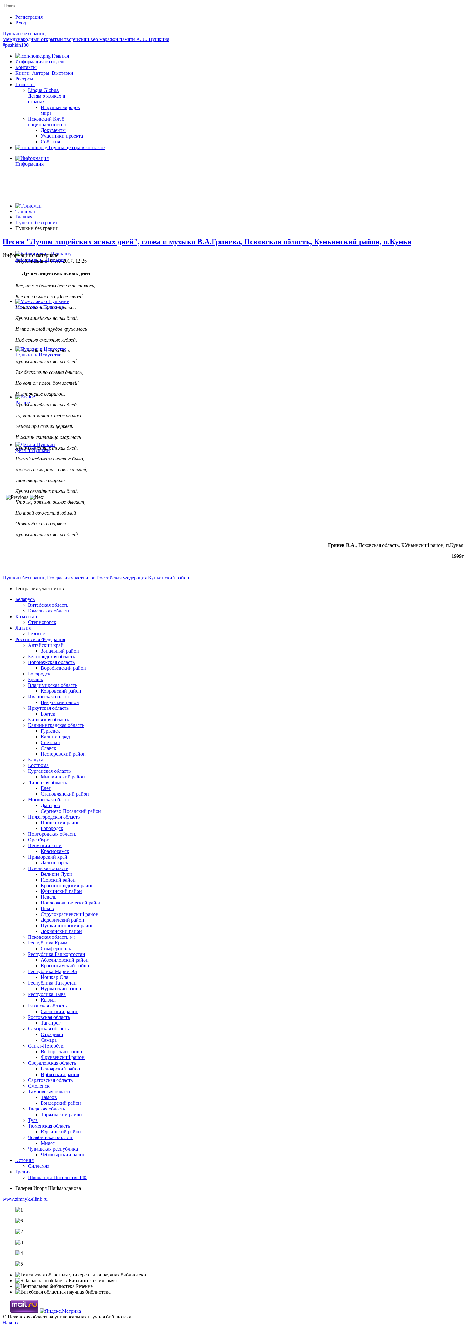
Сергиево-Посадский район (71, 811)
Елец (46, 788)
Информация (29, 164)
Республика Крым (47, 942)
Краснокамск (55, 851)
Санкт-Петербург (46, 1045)
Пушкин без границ (86, 39)
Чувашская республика (53, 1149)
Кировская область (48, 719)
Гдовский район (58, 879)
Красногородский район (67, 885)
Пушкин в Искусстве (38, 354)
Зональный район (60, 651)
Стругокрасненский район (69, 914)
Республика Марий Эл (52, 971)
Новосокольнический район (71, 902)
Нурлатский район (61, 988)
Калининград (55, 736)
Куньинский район (168, 577)
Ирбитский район (60, 1074)
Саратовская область (50, 1080)
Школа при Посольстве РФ (57, 1177)
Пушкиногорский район (67, 925)
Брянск (35, 679)
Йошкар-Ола (54, 977)
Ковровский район (61, 691)
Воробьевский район (63, 668)
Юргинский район (61, 1131)
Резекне (36, 633)
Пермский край (45, 845)
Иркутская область (48, 708)
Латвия (23, 628)
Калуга (35, 759)
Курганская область (49, 771)
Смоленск (39, 1086)
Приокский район (60, 822)
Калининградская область (56, 725)
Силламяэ (38, 1166)
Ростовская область (49, 1017)
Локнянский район (61, 931)
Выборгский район (61, 1051)
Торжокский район (61, 1114)
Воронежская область (51, 662)
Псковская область (48, 868)
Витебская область (48, 605)
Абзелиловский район (65, 960)
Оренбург (38, 839)
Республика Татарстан (52, 983)
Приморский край (47, 857)
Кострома (38, 765)
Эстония (24, 1160)
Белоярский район (60, 1068)
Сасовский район (59, 1011)
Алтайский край (46, 645)
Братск (48, 713)
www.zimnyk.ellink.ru (25, 1199)
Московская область (49, 799)
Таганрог (51, 1023)
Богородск (39, 673)
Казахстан (26, 616)
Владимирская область (52, 685)
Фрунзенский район (63, 1057)
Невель (48, 897)
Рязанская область (47, 1005)
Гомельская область (49, 610)
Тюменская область (49, 1126)
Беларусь (25, 599)
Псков (47, 908)
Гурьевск (50, 731)
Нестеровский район (63, 754)
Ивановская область (49, 696)
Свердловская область (52, 1063)
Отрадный (52, 1034)
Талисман (26, 211)
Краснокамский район (65, 965)
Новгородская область (52, 834)
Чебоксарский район (63, 1154)
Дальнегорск (54, 862)
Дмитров (50, 805)
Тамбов (49, 1097)
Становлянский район (65, 794)
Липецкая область (47, 782)
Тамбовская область (49, 1091)
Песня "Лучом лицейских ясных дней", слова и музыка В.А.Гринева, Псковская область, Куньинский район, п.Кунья (207, 242)
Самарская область (48, 1028)
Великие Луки (56, 874)
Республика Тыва (47, 994)
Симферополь (56, 948)
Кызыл (48, 1000)
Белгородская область (51, 656)
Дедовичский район (62, 920)
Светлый (50, 742)
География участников (72, 577)
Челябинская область (50, 1137)
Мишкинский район (63, 776)
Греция (22, 1171)
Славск (48, 748)
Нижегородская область (54, 817)
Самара (49, 1040)
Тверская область (46, 1108)
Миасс (48, 1143)
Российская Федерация (122, 577)
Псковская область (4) (51, 937)
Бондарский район (61, 1103)
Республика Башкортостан (56, 954)
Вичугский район (60, 702)
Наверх (10, 1322)
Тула (33, 1120)
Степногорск (42, 622)
